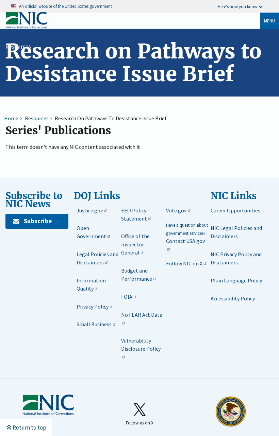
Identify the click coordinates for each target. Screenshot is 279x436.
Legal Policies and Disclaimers (97, 258)
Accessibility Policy (233, 298)
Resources (18, 46)
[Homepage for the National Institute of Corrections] (48, 413)
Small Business (94, 324)
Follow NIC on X (184, 263)
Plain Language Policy (236, 280)
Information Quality (91, 284)
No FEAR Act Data (141, 314)
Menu (269, 21)
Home (11, 118)
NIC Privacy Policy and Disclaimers (236, 258)
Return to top (29, 427)
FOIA (126, 296)
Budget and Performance (136, 274)
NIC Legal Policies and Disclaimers (236, 232)
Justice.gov (90, 210)
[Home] (26, 27)
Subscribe (38, 221)
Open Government (91, 232)
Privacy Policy (93, 306)
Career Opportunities (235, 210)
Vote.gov (176, 210)
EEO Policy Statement (134, 214)
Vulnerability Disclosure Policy (141, 344)
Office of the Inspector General (135, 244)
